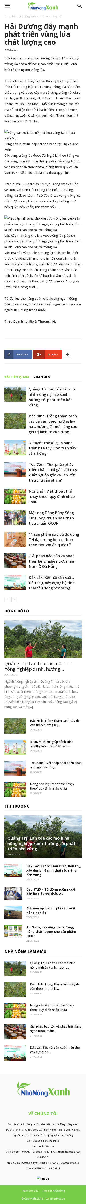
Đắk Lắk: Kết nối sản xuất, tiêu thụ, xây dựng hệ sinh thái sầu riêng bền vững (52, 582)
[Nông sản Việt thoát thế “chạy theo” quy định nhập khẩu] (15, 496)
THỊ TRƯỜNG (17, 806)
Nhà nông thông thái (51, 16)
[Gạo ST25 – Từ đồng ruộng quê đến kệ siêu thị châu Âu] (13, 893)
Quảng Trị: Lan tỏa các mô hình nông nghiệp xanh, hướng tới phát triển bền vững (52, 397)
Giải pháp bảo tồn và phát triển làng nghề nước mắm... (56, 1028)
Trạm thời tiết (29, 1191)
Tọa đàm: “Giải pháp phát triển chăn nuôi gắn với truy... (56, 765)
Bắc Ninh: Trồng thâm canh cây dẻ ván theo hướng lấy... (55, 722)
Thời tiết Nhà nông (53, 1191)
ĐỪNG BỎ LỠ (16, 611)
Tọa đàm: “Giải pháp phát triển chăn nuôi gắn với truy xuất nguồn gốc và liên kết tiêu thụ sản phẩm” (53, 472)
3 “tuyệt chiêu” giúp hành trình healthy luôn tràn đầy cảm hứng (52, 448)
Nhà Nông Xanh (27, 16)
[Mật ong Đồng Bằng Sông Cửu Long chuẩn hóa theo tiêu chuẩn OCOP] (15, 517)
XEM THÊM (42, 377)
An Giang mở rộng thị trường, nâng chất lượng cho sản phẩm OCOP (51, 931)
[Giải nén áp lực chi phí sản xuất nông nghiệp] (13, 912)
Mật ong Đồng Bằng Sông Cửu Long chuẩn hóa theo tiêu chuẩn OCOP (51, 518)
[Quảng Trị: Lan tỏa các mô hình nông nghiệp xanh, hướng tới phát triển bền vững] (15, 394)
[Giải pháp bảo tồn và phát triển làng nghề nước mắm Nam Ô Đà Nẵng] (15, 560)
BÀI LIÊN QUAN (16, 377)
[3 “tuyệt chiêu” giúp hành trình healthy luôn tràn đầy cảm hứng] (15, 447)
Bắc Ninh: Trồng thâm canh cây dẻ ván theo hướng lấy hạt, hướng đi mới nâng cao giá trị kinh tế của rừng (53, 423)
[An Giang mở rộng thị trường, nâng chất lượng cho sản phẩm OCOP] (13, 931)
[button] (80, 6)
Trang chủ (9, 16)
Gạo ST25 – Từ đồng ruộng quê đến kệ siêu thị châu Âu (50, 891)
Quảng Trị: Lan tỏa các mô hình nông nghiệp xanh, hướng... (38, 666)
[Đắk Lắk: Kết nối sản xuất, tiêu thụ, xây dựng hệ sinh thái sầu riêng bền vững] (15, 582)
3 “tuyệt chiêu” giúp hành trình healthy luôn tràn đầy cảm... (51, 744)
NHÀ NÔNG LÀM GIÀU (25, 951)
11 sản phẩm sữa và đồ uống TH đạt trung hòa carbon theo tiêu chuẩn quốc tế (54, 539)
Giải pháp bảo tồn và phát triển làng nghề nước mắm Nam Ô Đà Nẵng (52, 561)
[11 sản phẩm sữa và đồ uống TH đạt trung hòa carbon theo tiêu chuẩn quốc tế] (15, 539)
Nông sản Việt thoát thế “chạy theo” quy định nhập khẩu (52, 496)
